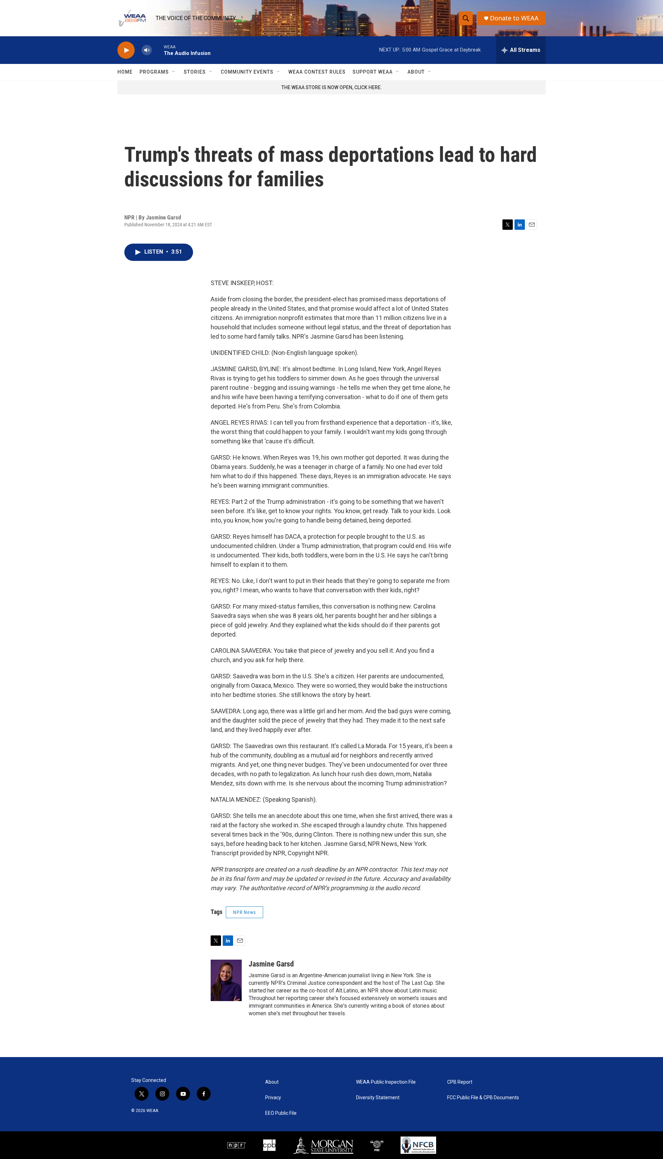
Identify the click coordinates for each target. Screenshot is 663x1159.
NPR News (244, 912)
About (416, 72)
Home (125, 72)
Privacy (273, 1097)
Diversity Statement (378, 1097)
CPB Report (459, 1082)
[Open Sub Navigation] (174, 72)
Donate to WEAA (514, 18)
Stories (195, 72)
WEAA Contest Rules (317, 72)
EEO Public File (281, 1113)
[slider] (158, 50)
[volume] (147, 50)
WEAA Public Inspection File (386, 1082)
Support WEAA (373, 72)
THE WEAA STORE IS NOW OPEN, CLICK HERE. (331, 87)
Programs (154, 72)
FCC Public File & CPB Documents (483, 1097)
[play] (126, 50)
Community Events (247, 72)
